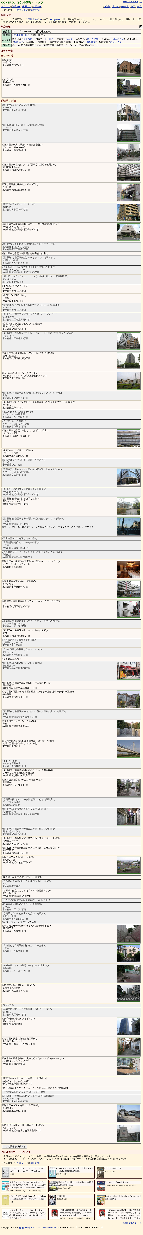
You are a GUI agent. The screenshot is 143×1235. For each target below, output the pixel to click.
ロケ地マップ (21, 10)
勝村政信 (91, 42)
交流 (139, 6)
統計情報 (34, 10)
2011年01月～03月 (21, 35)
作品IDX (16, 6)
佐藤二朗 (18, 42)
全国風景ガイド (33, 19)
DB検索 (125, 6)
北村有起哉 (92, 39)
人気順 (115, 6)
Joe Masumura (49, 1227)
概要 (133, 6)
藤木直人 (49, 39)
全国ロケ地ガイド (28, 1227)
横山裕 (69, 39)
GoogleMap (55, 19)
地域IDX (37, 6)
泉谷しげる (115, 42)
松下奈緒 (27, 39)
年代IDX (5, 6)
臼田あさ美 (118, 39)
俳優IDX (26, 6)
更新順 (107, 6)
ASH (40, 1227)
